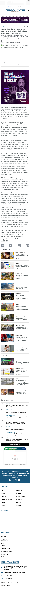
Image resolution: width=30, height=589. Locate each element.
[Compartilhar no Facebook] (2, 245)
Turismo (3, 523)
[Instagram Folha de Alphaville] (13, 480)
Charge (3, 502)
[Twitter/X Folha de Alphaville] (16, 480)
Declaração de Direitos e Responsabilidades (6, 550)
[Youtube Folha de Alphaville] (19, 480)
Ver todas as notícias (15, 444)
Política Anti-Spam (5, 555)
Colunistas (19, 490)
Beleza (3, 493)
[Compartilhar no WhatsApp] (19, 245)
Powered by (3, 585)
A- (24, 26)
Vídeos (3, 520)
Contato (3, 536)
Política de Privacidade (4, 539)
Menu (1, 10)
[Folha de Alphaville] (15, 10)
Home (2, 517)
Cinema (3, 505)
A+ (28, 26)
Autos (3, 490)
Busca (28, 10)
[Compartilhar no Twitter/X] (10, 245)
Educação (19, 499)
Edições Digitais (20, 496)
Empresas (19, 502)
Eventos (3, 526)
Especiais (18, 505)
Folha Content (5, 529)
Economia (18, 493)
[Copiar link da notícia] (27, 245)
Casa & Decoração (6, 499)
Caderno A (4, 496)
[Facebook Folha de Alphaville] (10, 480)
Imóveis (3, 514)
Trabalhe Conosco (3, 544)
